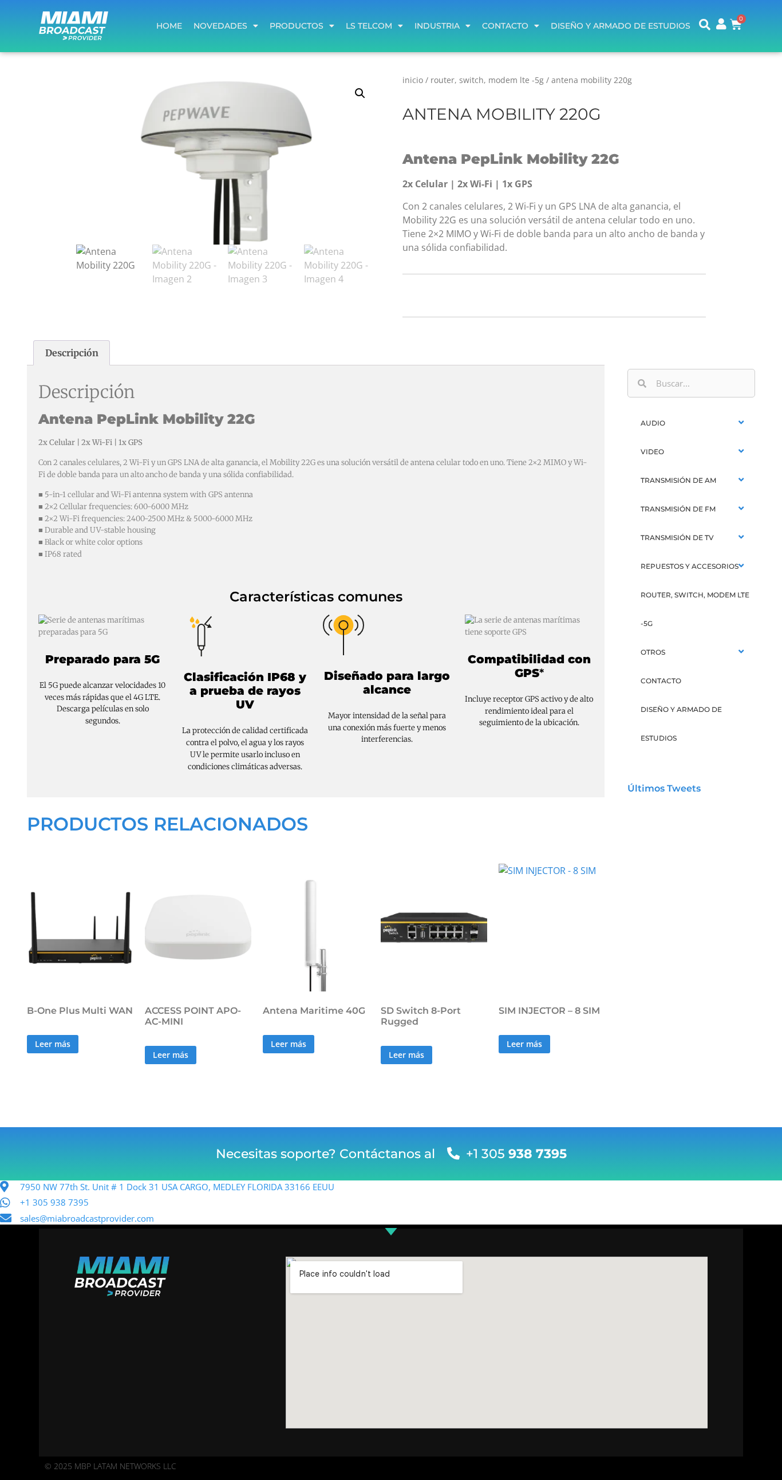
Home (169, 26)
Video (652, 451)
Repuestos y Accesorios (689, 566)
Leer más (52, 1043)
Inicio (412, 79)
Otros (653, 652)
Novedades (220, 26)
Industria (437, 26)
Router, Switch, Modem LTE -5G (487, 79)
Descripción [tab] (71, 353)
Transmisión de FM (678, 509)
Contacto (505, 26)
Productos (296, 26)
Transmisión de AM (678, 480)
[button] (360, 93)
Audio (653, 423)
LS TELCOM (369, 26)
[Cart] (736, 24)
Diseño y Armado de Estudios (620, 26)
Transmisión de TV (677, 537)
